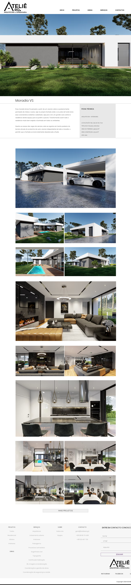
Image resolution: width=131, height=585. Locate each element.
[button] (36, 531)
